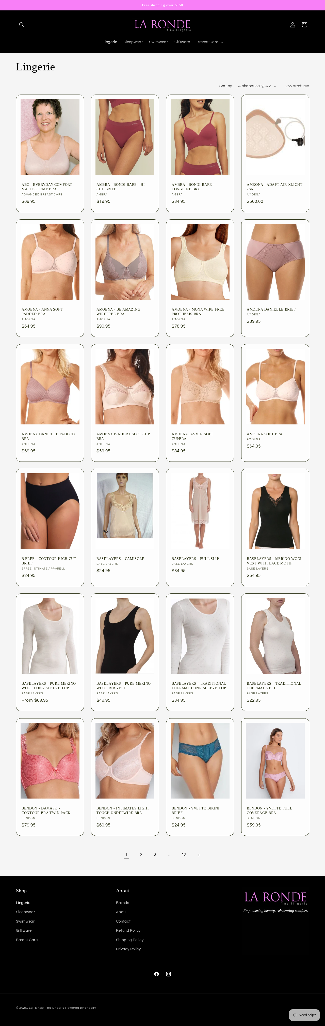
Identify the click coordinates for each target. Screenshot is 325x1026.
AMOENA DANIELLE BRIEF (271, 309)
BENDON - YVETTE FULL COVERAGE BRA (269, 810)
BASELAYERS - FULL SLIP (195, 559)
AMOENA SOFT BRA (265, 434)
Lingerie (23, 903)
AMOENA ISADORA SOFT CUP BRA (123, 436)
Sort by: (226, 86)
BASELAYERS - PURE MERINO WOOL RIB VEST (123, 685)
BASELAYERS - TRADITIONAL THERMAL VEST (274, 685)
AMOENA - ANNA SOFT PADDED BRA (42, 311)
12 (184, 855)
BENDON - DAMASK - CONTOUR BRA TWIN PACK (46, 810)
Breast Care (27, 940)
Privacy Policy (128, 949)
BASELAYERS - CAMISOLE (120, 559)
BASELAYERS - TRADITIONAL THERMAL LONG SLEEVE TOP (199, 685)
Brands (122, 903)
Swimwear (25, 921)
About (121, 912)
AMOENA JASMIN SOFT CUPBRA (193, 436)
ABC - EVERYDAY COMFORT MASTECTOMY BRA (47, 186)
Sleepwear (25, 912)
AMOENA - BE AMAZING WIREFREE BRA (118, 311)
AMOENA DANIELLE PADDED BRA (48, 436)
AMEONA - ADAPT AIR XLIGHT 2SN (275, 186)
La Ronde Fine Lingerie (46, 1007)
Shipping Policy (129, 940)
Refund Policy (128, 930)
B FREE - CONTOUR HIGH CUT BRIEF (49, 561)
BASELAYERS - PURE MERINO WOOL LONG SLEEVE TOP (49, 685)
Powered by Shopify (80, 1007)
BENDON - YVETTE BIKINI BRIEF (196, 810)
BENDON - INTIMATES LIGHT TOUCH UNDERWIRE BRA (123, 810)
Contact (123, 921)
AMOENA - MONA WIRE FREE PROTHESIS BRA (198, 311)
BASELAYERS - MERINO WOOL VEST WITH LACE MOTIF (274, 561)
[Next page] (198, 855)
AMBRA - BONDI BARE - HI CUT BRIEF (120, 186)
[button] (22, 24)
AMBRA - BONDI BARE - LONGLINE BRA (193, 186)
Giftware (24, 930)
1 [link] (126, 854)
